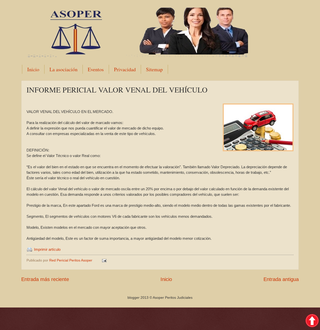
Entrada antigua (281, 279)
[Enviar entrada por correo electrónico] (104, 260)
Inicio (33, 69)
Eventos (96, 69)
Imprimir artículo (47, 250)
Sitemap (154, 69)
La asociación (64, 69)
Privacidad (125, 69)
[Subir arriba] (312, 321)
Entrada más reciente (45, 279)
